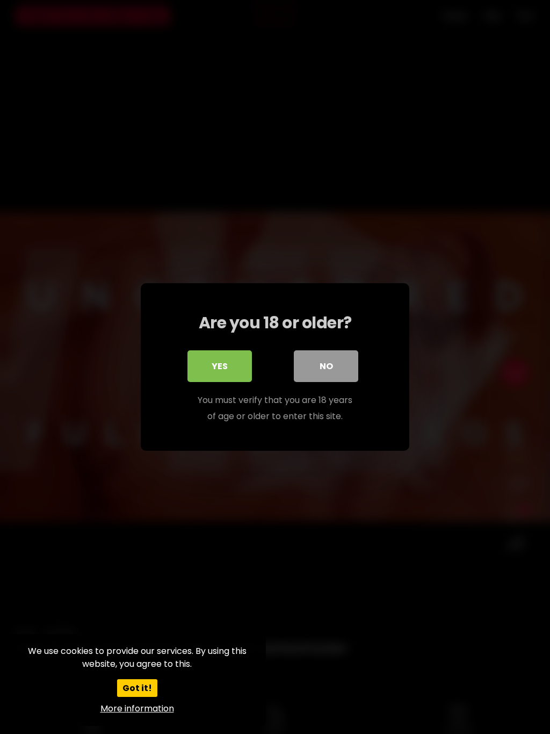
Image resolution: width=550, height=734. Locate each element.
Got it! (137, 688)
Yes (220, 366)
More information (137, 708)
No (326, 366)
